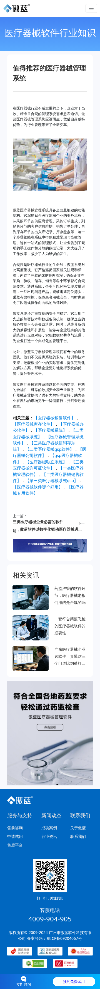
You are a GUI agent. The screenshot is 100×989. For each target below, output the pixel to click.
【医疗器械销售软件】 (54, 417)
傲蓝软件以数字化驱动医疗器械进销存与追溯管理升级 (51, 529)
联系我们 (78, 836)
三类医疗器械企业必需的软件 (38, 521)
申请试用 (15, 836)
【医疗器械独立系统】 (46, 461)
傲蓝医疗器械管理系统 (31, 210)
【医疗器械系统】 (50, 430)
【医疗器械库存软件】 (33, 424)
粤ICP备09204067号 (64, 938)
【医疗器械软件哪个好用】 (38, 487)
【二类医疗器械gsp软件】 (49, 449)
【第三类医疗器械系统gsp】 (51, 480)
